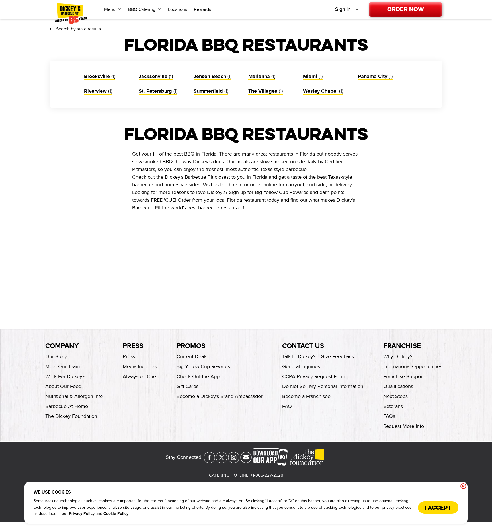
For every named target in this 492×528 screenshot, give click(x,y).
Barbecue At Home (66, 406)
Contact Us (303, 346)
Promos (191, 346)
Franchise (402, 346)
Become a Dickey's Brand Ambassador (220, 396)
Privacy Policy (82, 514)
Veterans (393, 406)
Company (62, 346)
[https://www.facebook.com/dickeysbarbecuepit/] (209, 461)
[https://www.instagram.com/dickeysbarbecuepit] (233, 461)
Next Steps (395, 396)
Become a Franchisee (306, 396)
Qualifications (398, 386)
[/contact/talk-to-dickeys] (246, 461)
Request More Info (403, 426)
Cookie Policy (115, 514)
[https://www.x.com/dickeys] (221, 461)
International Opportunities (412, 366)
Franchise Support (403, 376)
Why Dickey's (398, 356)
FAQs (389, 416)
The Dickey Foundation (71, 416)
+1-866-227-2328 (267, 475)
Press (133, 346)
